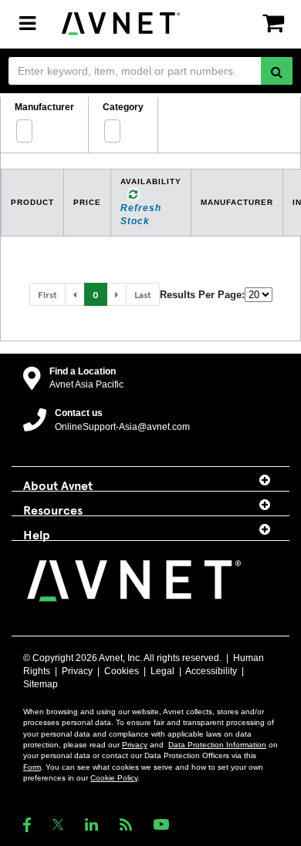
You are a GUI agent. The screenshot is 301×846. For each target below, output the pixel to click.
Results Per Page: (202, 294)
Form (32, 767)
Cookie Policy (113, 778)
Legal (162, 671)
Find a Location (82, 371)
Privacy (77, 671)
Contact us (79, 413)
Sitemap (40, 684)
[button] (75, 294)
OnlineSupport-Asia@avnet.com (122, 426)
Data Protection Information (217, 744)
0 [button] (96, 294)
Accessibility (211, 671)
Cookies (121, 671)
